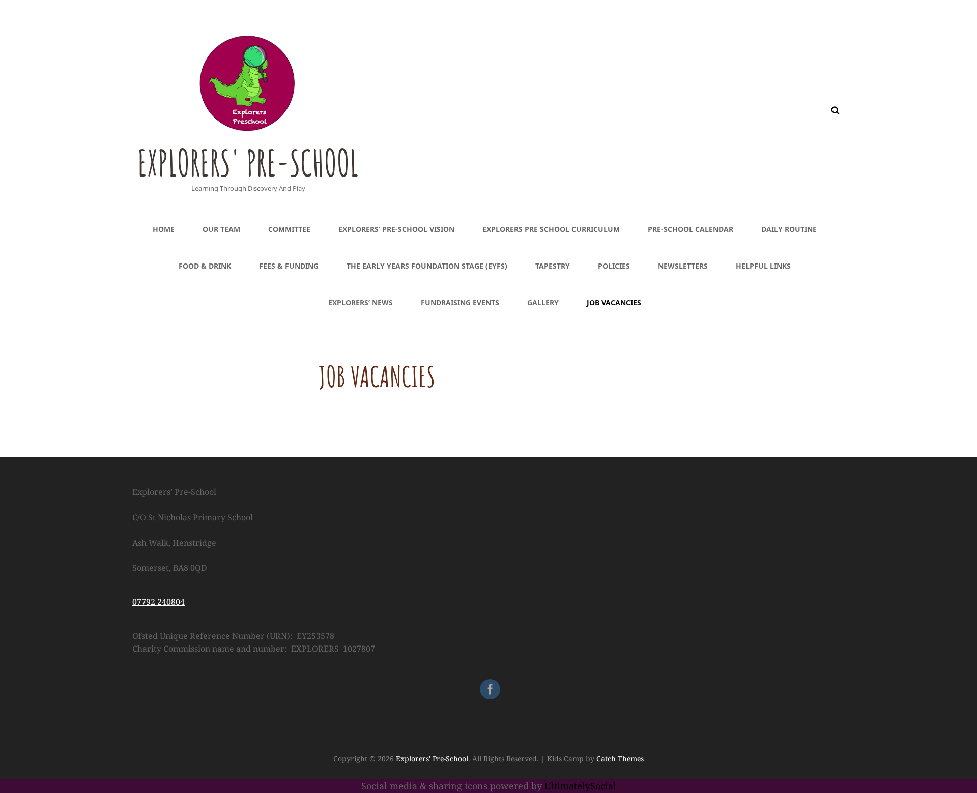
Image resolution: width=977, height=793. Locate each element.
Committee (289, 229)
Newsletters (683, 266)
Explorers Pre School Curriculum (551, 229)
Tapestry (552, 266)
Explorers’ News (360, 302)
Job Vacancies (614, 302)
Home (164, 229)
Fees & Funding (289, 266)
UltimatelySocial (580, 786)
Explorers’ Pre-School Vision (396, 229)
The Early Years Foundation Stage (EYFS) (427, 266)
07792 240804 (158, 601)
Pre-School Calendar (690, 229)
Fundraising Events (460, 302)
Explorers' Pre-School (248, 162)
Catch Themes (620, 758)
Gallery (543, 302)
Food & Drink (205, 266)
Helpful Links (763, 266)
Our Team (221, 229)
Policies (614, 266)
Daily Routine (789, 229)
